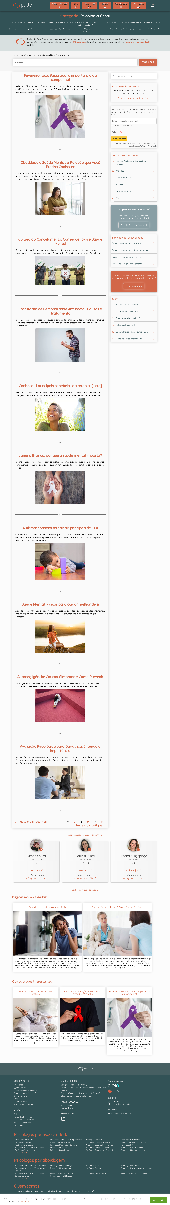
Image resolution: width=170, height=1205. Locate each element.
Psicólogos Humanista (130, 1165)
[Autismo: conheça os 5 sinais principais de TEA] (60, 561)
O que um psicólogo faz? (24, 1119)
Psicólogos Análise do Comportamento (31, 1165)
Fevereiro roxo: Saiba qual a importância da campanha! (60, 77)
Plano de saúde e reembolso (129, 338)
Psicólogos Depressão (24, 1145)
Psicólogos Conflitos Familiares (133, 1142)
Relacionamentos (124, 177)
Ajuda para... (19, 1125)
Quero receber (119, 138)
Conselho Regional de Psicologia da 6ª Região (80, 1093)
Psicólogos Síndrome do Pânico (134, 1150)
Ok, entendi (158, 1200)
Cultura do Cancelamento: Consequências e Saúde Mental (60, 241)
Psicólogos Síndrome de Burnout (99, 1150)
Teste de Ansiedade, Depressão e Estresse (131, 162)
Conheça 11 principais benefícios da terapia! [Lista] (60, 385)
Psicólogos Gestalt (93, 1165)
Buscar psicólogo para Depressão (128, 263)
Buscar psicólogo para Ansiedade (127, 243)
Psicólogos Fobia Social (59, 1147)
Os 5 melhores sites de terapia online (133, 332)
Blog (16, 1099)
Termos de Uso (20, 1101)
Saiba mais (25, 1201)
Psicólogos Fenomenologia (61, 1165)
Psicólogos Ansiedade (24, 1140)
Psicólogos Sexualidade (59, 1150)
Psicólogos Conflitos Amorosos (98, 1142)
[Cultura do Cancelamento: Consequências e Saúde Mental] (60, 270)
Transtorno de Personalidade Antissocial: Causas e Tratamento (60, 311)
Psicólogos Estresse (129, 1145)
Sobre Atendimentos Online (25, 1090)
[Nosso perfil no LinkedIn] (63, 1118)
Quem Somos (20, 1087)
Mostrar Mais (21, 1152)
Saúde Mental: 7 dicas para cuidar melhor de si (60, 604)
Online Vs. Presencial (125, 325)
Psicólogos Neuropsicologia (61, 1168)
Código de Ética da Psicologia (73, 1085)
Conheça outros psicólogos (84, 890)
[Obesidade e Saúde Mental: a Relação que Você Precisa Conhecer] (60, 198)
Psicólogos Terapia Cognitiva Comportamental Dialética (62, 1174)
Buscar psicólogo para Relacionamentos (131, 250)
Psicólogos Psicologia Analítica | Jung (136, 1168)
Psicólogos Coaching (23, 1142)
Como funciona (20, 1096)
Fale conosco (19, 1114)
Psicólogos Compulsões (60, 1142)
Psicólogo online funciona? (128, 318)
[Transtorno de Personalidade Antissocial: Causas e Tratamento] (60, 345)
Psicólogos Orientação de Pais (98, 1147)
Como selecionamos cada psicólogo (133, 98)
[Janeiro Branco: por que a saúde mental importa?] (60, 487)
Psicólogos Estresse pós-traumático (29, 1147)
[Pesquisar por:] (75, 62)
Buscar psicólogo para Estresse (126, 257)
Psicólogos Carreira (94, 1140)
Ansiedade (120, 171)
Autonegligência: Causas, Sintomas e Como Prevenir (60, 676)
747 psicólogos (79, 42)
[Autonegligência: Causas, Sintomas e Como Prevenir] (60, 705)
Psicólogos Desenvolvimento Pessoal (101, 1145)
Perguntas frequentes (23, 1117)
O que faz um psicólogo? (127, 311)
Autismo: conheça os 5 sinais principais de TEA (60, 527)
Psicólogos (18, 1085)
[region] (85, 1199)
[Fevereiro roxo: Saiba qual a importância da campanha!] (60, 116)
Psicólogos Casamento (130, 1140)
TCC (117, 198)
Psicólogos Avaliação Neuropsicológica (66, 1140)
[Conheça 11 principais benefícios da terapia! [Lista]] (60, 414)
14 (102, 821)
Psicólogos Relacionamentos (133, 1147)
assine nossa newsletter (137, 42)
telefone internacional (123, 125)
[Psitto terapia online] (85, 1069)
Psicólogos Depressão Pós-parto (63, 1145)
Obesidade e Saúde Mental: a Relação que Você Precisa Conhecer (60, 164)
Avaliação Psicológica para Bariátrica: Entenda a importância (60, 748)
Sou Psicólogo (66, 1105)
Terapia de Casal (123, 191)
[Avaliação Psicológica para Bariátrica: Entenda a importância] (60, 782)
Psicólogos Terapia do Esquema (134, 1173)
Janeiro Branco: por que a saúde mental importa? (60, 455)
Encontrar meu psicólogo (127, 304)
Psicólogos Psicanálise (95, 1168)
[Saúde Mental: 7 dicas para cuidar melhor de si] (60, 636)
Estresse (119, 184)
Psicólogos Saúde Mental (25, 1150)
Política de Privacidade (148, 146)
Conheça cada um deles (83, 1191)
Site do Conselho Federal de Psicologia (77, 1096)
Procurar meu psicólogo (24, 1122)
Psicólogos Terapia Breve (96, 1173)
